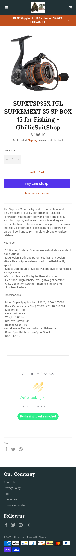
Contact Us (10, 499)
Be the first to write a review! (38, 416)
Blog (6, 493)
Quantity (9, 150)
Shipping (32, 140)
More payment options (37, 193)
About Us (9, 482)
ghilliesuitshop (19, 537)
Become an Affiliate (15, 505)
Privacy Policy (12, 488)
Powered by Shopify (36, 537)
